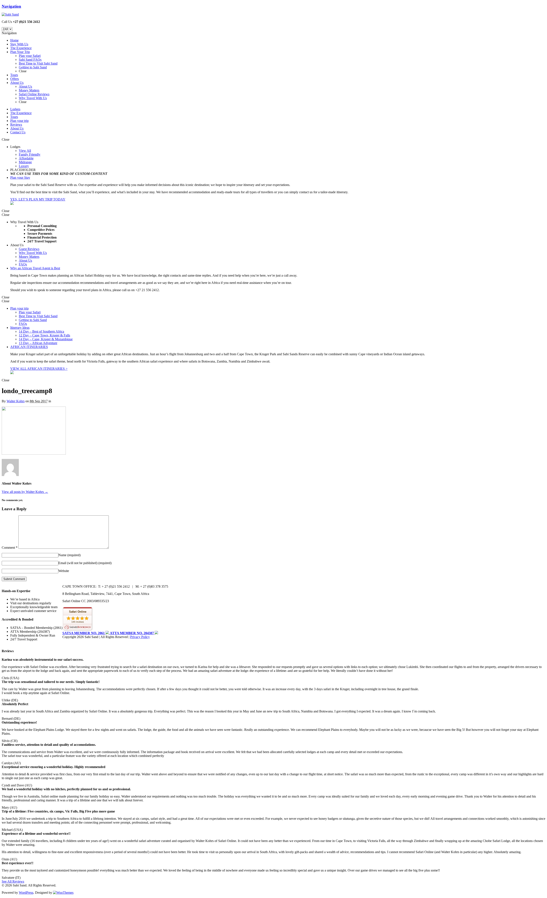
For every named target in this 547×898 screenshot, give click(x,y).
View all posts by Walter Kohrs (25, 492)
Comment (10, 547)
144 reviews (77, 622)
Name (69, 555)
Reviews (16, 124)
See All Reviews (13, 881)
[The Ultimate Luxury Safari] (10, 14)
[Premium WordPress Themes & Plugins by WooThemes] (63, 892)
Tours (14, 117)
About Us (17, 128)
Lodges (15, 109)
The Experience (21, 113)
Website (63, 571)
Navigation (11, 6)
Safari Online (77, 611)
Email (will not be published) (85, 563)
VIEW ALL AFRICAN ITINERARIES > (39, 368)
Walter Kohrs (16, 401)
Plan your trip (19, 120)
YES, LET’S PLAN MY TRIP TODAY (37, 199)
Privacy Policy (140, 637)
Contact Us (17, 132)
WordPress (26, 892)
